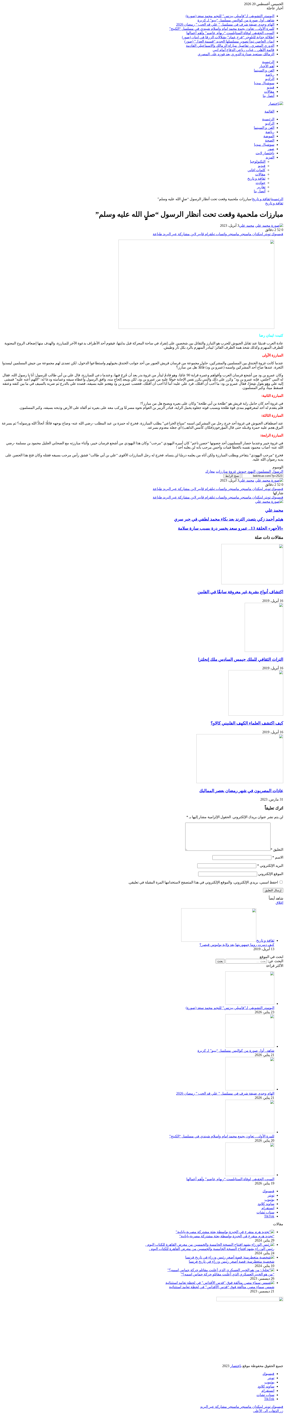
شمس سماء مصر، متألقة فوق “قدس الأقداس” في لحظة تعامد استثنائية (221, 1287)
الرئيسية (268, 62)
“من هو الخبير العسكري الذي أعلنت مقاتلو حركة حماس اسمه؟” (227, 1274)
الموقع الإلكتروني (270, 874)
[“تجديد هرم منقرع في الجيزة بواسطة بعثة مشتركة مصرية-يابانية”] (225, 1232)
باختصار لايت (265, 153)
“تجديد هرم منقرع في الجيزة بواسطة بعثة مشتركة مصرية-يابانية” (226, 1236)
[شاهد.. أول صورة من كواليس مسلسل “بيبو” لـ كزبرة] (249, 1046)
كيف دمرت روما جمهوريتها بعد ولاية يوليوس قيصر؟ (237, 945)
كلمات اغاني (256, 170)
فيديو (270, 87)
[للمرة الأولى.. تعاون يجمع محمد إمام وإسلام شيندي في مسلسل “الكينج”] (249, 1132)
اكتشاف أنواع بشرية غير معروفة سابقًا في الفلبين (240, 591)
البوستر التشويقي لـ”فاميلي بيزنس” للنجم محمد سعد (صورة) (230, 16)
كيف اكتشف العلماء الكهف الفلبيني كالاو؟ (247, 723)
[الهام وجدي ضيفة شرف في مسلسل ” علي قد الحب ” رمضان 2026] (249, 1089)
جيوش (241, 471)
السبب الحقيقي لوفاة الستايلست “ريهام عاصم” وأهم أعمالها (230, 33)
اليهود (251, 471)
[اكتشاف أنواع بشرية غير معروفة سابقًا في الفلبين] (252, 583)
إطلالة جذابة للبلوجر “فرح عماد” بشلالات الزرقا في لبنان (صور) (228, 37)
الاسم (277, 857)
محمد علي (246, 225)
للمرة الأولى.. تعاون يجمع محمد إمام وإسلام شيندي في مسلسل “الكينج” (221, 29)
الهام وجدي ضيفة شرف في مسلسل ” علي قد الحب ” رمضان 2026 (225, 24)
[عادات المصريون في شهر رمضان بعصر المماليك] (239, 782)
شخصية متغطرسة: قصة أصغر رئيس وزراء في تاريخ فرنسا (231, 1261)
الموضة (268, 136)
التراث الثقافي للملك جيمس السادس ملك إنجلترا (240, 659)
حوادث (260, 183)
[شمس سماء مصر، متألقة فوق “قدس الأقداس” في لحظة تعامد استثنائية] (219, 1283)
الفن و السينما (264, 70)
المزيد (270, 157)
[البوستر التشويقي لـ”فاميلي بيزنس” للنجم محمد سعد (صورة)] (249, 1003)
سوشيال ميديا (264, 83)
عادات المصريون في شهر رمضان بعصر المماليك (241, 790)
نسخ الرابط (232, 476)
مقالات (269, 91)
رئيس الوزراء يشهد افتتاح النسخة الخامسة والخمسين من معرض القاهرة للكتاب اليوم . (211, 1249)
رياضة (269, 74)
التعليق (277, 849)
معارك (210, 471)
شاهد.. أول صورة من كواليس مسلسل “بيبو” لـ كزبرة (235, 20)
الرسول (277, 471)
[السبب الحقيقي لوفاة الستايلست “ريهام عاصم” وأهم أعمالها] (249, 1175)
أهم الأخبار (266, 66)
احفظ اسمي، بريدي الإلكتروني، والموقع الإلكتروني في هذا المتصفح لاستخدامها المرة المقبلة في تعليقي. (203, 882)
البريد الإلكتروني (270, 865)
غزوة (232, 471)
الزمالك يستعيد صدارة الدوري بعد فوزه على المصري (236, 54)
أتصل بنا (268, 96)
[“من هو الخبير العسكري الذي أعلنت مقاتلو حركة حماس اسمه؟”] (220, 1270)
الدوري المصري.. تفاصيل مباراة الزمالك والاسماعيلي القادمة (230, 45)
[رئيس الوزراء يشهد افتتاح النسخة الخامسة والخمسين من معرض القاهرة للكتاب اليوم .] (209, 1244)
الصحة (269, 140)
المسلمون (263, 471)
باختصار (236, 1366)
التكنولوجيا (257, 161)
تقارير (261, 187)
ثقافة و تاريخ (256, 178)
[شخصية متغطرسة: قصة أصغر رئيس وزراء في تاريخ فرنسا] (229, 1257)
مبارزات (222, 471)
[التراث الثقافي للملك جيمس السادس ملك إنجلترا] (264, 651)
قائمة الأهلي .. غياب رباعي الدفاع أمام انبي (243, 50)
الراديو (269, 79)
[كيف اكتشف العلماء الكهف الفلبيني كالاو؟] (255, 714)
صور (271, 149)
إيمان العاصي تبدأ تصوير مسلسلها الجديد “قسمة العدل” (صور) (229, 41)
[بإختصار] (275, 103)
